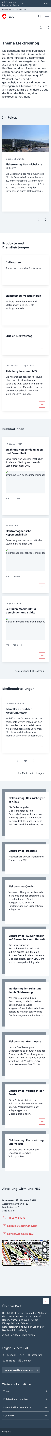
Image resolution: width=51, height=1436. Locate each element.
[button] (25, 761)
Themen (7, 1391)
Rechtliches (6, 1432)
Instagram (36, 1354)
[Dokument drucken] (41, 27)
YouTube (10, 1360)
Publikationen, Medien (15, 1399)
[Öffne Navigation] (46, 16)
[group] (25, 168)
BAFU (11, 16)
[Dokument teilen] (47, 27)
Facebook (11, 1354)
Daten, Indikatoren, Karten (17, 1407)
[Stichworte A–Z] (41, 3)
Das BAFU (8, 1415)
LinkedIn (26, 1360)
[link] (25, 814)
